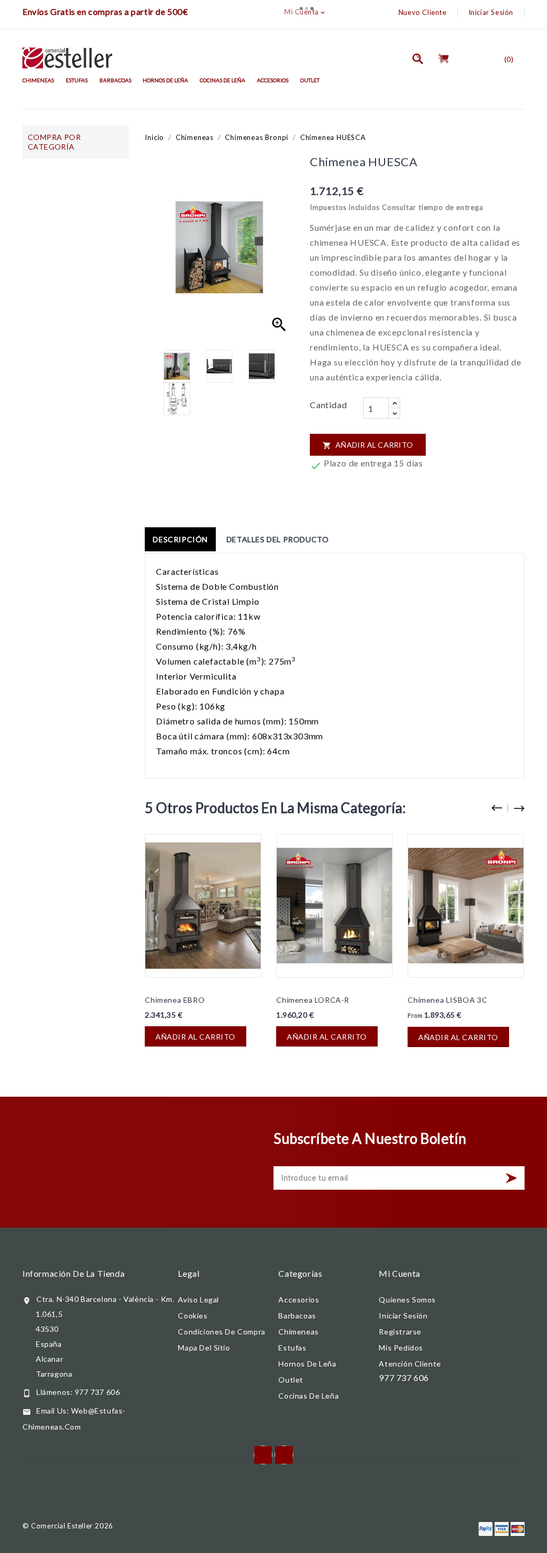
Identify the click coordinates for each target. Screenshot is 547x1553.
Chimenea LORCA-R (312, 999)
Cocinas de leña (222, 80)
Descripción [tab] (180, 539)
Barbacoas (115, 80)
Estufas (77, 80)
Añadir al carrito (368, 444)
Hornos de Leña (165, 80)
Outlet (309, 80)
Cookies (192, 1315)
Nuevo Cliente (422, 12)
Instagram (284, 1455)
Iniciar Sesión (490, 12)
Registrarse (400, 1331)
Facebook (263, 1455)
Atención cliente (410, 1363)
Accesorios (272, 80)
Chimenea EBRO (175, 999)
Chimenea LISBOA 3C (447, 999)
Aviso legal (198, 1299)
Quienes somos (407, 1299)
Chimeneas (38, 80)
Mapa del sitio (204, 1347)
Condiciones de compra (221, 1331)
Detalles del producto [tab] (277, 539)
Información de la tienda (73, 1273)
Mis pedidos (401, 1347)
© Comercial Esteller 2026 (67, 1525)
